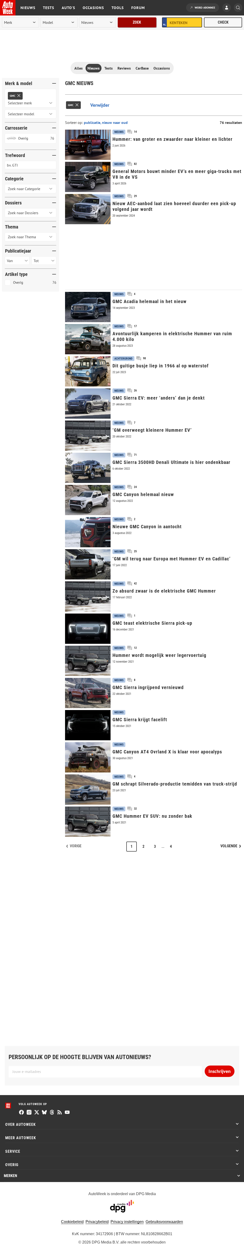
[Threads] (52, 1112)
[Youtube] (67, 1112)
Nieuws (27, 7)
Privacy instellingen (127, 1222)
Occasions (93, 7)
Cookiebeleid (72, 1222)
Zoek (137, 22)
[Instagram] (29, 1112)
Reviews (124, 68)
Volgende (228, 846)
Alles (78, 68)
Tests (48, 7)
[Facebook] (21, 1112)
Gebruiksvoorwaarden (164, 1222)
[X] (37, 1112)
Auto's (68, 7)
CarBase (142, 68)
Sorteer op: (74, 122)
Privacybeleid (97, 1222)
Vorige (75, 846)
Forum (138, 7)
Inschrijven (219, 1071)
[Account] (228, 8)
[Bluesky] (44, 1112)
